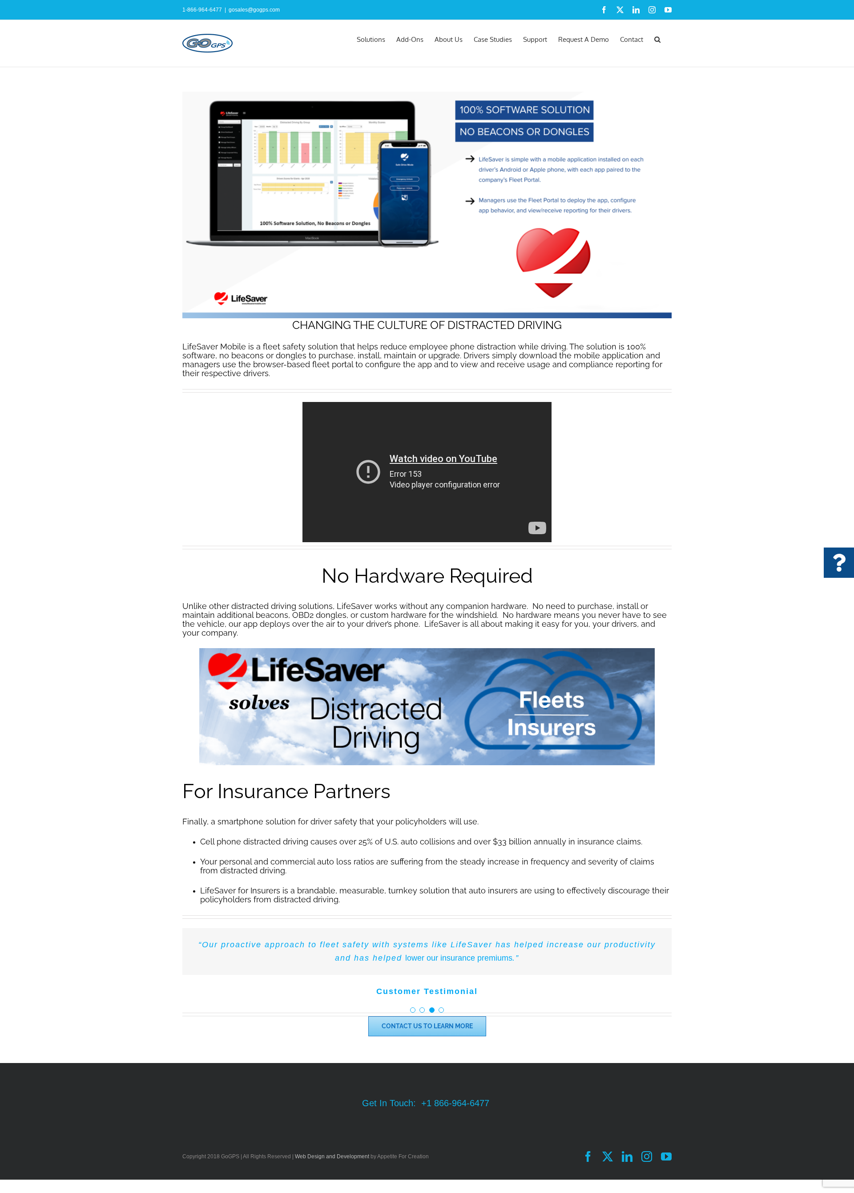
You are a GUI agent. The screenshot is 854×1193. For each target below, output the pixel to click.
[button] (657, 38)
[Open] (839, 563)
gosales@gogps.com (254, 10)
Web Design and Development (332, 1156)
